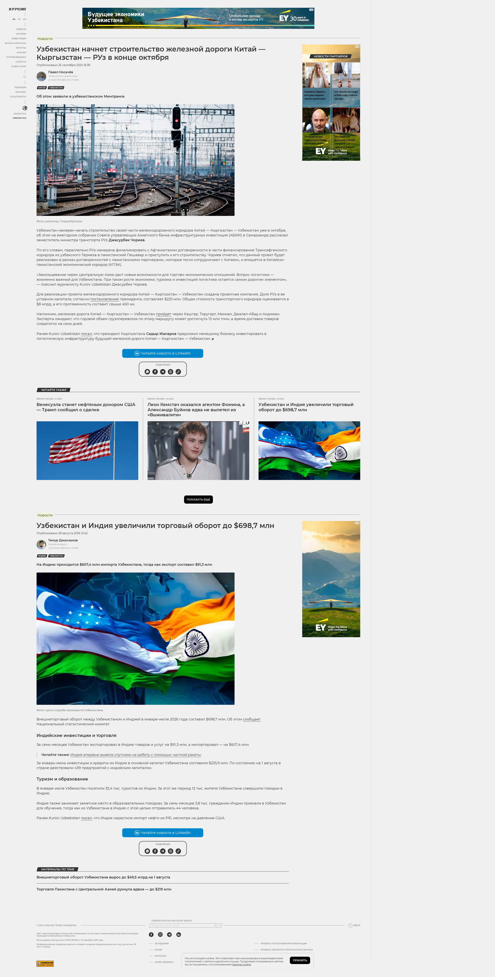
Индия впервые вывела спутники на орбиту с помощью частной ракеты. (135, 755)
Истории (21, 34)
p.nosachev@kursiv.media (63, 79)
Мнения (21, 52)
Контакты (160, 956)
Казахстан (20, 113)
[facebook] (151, 934)
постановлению (104, 299)
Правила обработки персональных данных (286, 950)
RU (13, 19)
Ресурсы (21, 48)
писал (86, 334)
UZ (19, 19)
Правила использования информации (283, 944)
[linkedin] (178, 934)
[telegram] (169, 934)
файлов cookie (241, 964)
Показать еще (198, 499)
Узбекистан (19, 118)
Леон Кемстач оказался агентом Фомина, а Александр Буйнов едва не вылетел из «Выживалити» (196, 409)
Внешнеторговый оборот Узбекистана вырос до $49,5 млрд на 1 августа (103, 877)
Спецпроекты (18, 96)
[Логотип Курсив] (17, 9)
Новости (21, 29)
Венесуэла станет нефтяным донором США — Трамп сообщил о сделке (86, 407)
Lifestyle (21, 62)
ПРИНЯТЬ (300, 960)
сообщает (252, 719)
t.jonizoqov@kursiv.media (63, 547)
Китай (41, 88)
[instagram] (160, 934)
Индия (42, 556)
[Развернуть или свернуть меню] (24, 77)
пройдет (163, 314)
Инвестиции (19, 38)
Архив (158, 950)
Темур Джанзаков (63, 540)
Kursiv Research (164, 962)
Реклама (20, 92)
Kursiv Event (18, 66)
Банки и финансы (15, 43)
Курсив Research (16, 57)
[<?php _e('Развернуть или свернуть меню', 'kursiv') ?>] (25, 108)
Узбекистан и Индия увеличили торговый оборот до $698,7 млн (306, 407)
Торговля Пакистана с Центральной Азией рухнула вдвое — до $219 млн (104, 889)
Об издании (162, 944)
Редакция (20, 87)
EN (24, 19)
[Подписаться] (219, 925)
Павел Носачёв (60, 72)
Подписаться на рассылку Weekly (171, 921)
